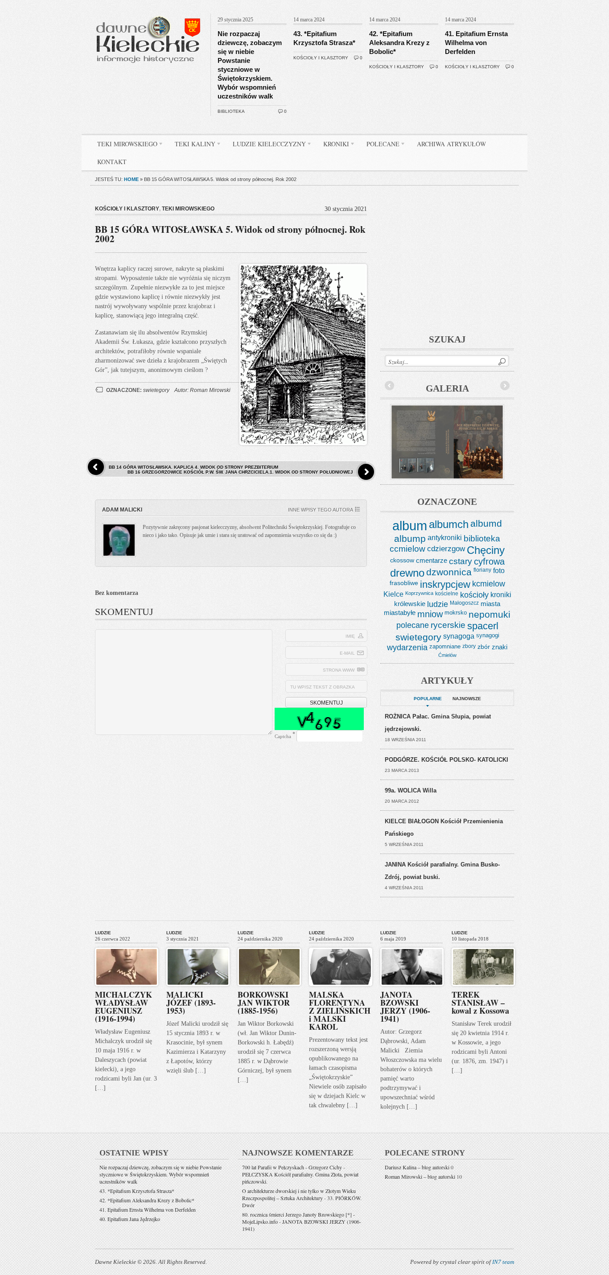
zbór (483, 646)
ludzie (437, 604)
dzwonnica (449, 572)
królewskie (409, 603)
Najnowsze (467, 698)
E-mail (347, 653)
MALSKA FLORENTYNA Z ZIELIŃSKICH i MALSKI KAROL (339, 1010)
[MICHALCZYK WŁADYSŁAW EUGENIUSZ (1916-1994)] (126, 946)
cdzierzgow (446, 548)
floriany (482, 570)
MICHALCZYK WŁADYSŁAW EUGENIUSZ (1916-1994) (123, 1006)
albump (410, 538)
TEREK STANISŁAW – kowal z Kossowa (480, 1002)
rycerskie (448, 625)
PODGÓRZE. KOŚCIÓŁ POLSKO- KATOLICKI (446, 759)
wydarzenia (407, 647)
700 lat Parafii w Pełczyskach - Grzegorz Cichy (292, 1167)
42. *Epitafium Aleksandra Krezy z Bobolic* (399, 42)
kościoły (474, 594)
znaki (499, 647)
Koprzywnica (419, 593)
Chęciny (486, 550)
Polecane (379, 145)
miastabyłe (400, 612)
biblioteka (231, 111)
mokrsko (455, 612)
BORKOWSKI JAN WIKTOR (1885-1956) (264, 1002)
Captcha (283, 736)
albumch (449, 524)
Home (131, 179)
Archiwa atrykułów (451, 144)
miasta (490, 603)
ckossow (402, 560)
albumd (486, 523)
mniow (430, 614)
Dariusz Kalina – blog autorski (417, 1167)
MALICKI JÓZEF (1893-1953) (191, 1002)
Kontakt (112, 161)
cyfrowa (489, 561)
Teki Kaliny (191, 145)
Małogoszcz (464, 603)
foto (499, 570)
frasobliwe (404, 582)
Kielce (393, 594)
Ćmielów (447, 655)
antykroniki (445, 537)
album (409, 525)
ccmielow (407, 548)
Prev (390, 386)
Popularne (428, 698)
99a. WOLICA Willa (410, 790)
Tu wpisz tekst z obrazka (322, 687)
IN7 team (503, 1261)
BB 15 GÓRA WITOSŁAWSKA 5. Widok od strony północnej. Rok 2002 (230, 234)
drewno (407, 573)
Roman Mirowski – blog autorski (420, 1176)
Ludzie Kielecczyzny (266, 145)
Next (505, 386)
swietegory (156, 390)
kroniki (500, 594)
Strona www (338, 670)
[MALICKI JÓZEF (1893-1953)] (198, 946)
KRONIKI (333, 145)
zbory (469, 646)
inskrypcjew (445, 584)
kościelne (446, 593)
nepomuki (489, 614)
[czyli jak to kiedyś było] (150, 11)
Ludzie (103, 932)
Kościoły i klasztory (320, 57)
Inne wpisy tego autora (320, 509)
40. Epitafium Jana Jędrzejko (129, 1218)
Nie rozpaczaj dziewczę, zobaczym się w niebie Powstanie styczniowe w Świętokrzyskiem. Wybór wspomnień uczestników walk (160, 1174)
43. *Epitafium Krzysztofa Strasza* (136, 1190)
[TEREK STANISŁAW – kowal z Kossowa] (483, 946)
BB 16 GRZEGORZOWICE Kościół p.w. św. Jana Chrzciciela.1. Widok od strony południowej (240, 472)
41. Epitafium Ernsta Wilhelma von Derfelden (476, 42)
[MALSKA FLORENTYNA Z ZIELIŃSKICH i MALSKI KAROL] (340, 946)
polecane (412, 625)
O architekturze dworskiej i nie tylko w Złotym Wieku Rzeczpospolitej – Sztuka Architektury (299, 1194)
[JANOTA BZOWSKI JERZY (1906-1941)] (412, 946)
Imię (350, 636)
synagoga (458, 636)
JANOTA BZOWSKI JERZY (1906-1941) (405, 1006)
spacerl (482, 625)
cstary (460, 561)
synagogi (487, 635)
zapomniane (445, 646)
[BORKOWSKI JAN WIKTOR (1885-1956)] (269, 946)
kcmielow (488, 583)
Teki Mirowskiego (124, 145)
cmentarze (431, 560)
